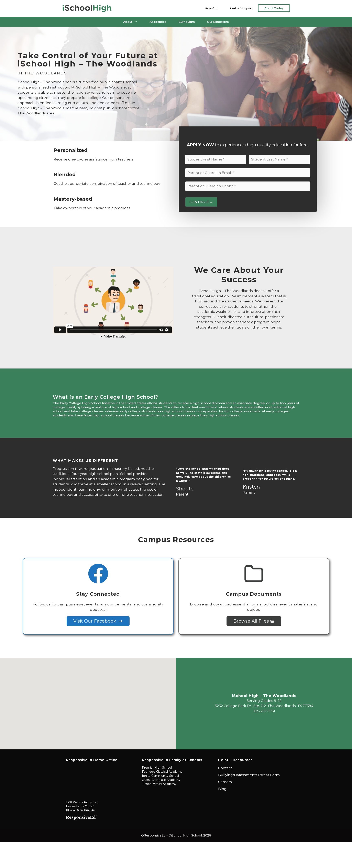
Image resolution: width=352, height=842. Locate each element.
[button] (88, 701)
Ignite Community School (160, 776)
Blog (222, 789)
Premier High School (157, 767)
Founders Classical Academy (162, 771)
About (127, 22)
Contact (225, 768)
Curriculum (186, 22)
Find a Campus (241, 8)
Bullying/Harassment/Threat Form (249, 775)
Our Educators (218, 22)
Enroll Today (274, 8)
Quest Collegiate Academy (161, 780)
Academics (158, 22)
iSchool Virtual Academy (159, 784)
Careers (225, 782)
